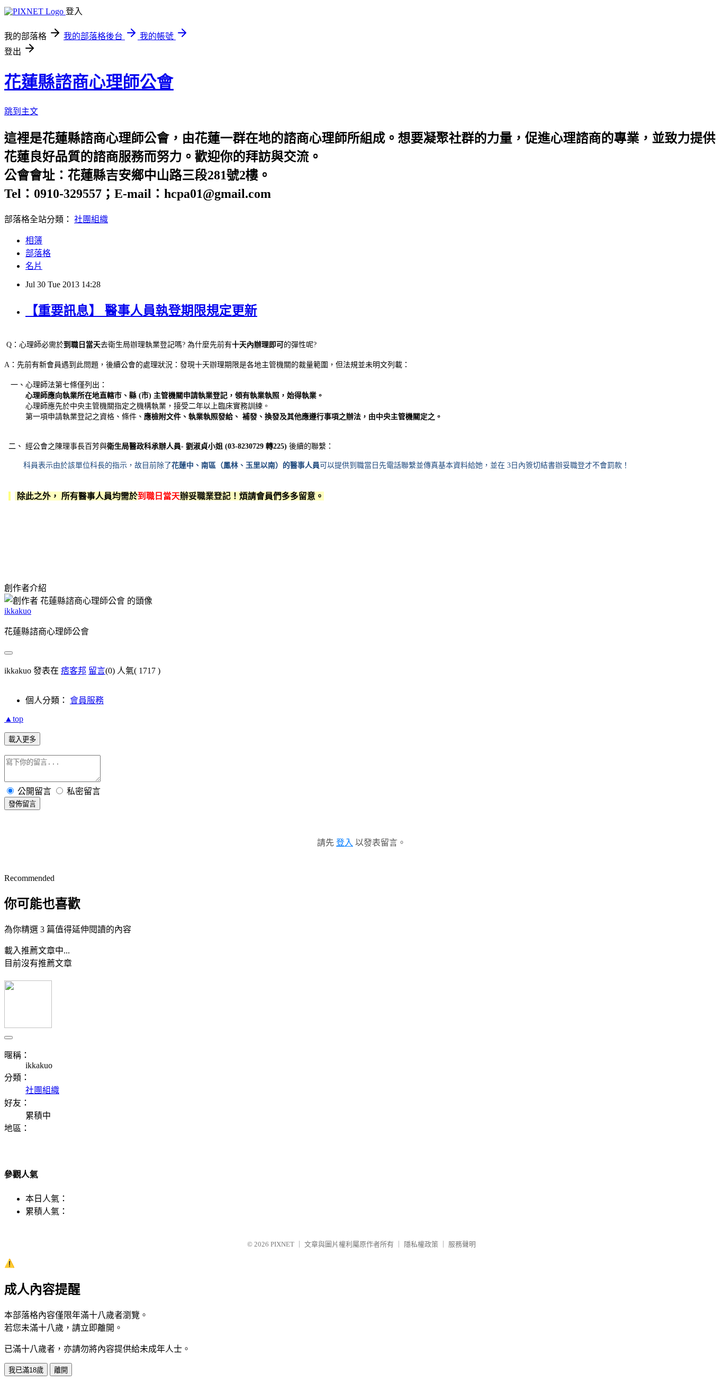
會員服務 (87, 700)
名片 (33, 265)
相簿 (33, 240)
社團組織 (91, 219)
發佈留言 (22, 804)
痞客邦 (73, 670)
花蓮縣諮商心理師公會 (89, 82)
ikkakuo (17, 610)
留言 (96, 670)
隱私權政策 (421, 1244)
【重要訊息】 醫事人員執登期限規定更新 (141, 310)
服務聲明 (462, 1244)
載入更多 (22, 739)
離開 (61, 1370)
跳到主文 (21, 111)
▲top (13, 718)
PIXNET (282, 1244)
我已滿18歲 (25, 1370)
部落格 (38, 253)
